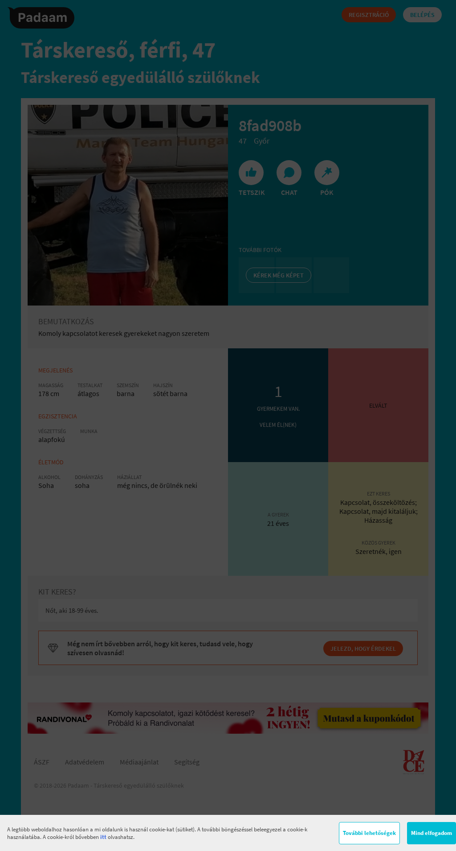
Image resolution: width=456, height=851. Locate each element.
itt (103, 837)
